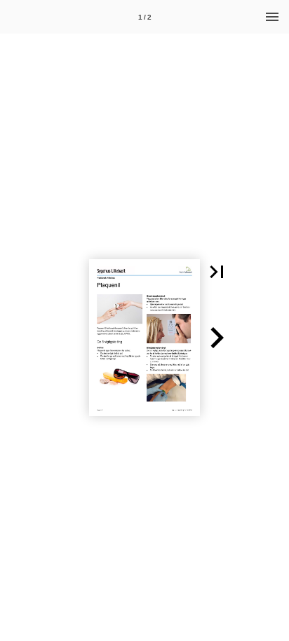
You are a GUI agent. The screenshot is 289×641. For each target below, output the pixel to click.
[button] (217, 271)
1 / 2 (145, 17)
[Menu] (272, 17)
